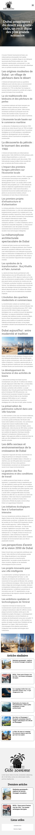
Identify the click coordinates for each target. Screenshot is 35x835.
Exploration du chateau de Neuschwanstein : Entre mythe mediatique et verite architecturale (22, 705)
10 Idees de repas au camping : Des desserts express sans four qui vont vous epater (22, 733)
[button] (32, 5)
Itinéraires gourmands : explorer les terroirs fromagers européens (22, 661)
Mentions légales (17, 829)
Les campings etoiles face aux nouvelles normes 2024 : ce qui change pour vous (22, 690)
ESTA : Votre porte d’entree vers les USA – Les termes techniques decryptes (22, 676)
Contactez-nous (17, 825)
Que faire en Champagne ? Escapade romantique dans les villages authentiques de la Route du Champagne (22, 719)
